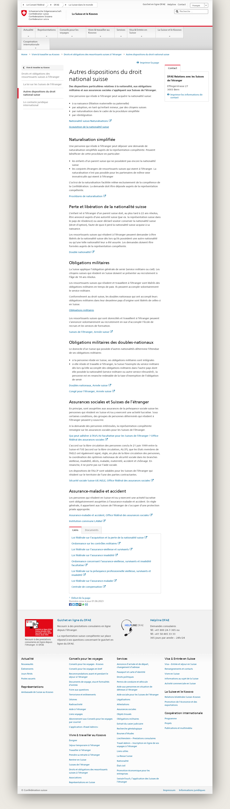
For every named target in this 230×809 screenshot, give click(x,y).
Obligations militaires (81, 310)
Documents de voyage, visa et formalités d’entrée (89, 683)
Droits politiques (125, 677)
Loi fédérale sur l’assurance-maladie (92, 580)
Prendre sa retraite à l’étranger (84, 755)
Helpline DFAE (159, 620)
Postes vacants (28, 678)
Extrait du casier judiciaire (130, 723)
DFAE (56, 5)
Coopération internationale (31, 43)
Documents (91, 530)
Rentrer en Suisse (77, 760)
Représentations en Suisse (82, 782)
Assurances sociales (126, 709)
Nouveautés (27, 664)
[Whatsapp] (83, 604)
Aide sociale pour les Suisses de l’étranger (138, 695)
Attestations (123, 704)
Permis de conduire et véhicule (132, 682)
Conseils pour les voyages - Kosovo (86, 664)
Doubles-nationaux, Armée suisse (88, 385)
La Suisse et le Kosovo (170, 29)
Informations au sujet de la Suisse (181, 678)
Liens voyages (76, 714)
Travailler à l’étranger (80, 750)
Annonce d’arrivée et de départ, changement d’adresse (133, 666)
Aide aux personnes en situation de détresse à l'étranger (134, 688)
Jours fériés (26, 674)
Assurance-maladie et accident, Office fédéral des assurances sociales (109, 515)
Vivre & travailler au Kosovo (99, 31)
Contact (171, 68)
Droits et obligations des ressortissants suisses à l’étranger (93, 54)
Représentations (47, 29)
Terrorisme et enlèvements (82, 695)
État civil (121, 766)
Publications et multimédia (178, 728)
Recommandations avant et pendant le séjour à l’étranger (88, 675)
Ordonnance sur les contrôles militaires (94, 543)
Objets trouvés (124, 714)
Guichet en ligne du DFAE (74, 620)
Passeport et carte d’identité (131, 672)
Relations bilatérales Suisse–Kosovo (182, 697)
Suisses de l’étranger (79, 764)
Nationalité (122, 761)
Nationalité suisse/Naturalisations (88, 121)
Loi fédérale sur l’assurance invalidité (93, 555)
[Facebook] (70, 604)
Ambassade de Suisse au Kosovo (37, 692)
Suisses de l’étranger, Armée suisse (89, 331)
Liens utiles (122, 751)
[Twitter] (73, 604)
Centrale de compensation (87, 586)
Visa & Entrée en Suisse (138, 31)
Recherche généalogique (129, 728)
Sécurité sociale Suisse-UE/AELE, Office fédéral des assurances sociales (109, 480)
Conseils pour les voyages (69, 31)
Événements (27, 669)
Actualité (28, 29)
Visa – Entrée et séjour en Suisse (180, 664)
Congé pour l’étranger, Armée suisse (90, 391)
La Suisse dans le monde (81, 5)
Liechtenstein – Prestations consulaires (136, 738)
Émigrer (73, 740)
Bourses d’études (125, 733)
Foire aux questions (79, 690)
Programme (171, 718)
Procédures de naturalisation (85, 196)
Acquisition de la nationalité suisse (89, 126)
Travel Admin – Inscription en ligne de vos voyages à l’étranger (138, 745)
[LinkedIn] (77, 604)
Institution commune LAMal (85, 521)
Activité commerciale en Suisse (180, 683)
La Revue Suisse (124, 756)
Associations (75, 777)
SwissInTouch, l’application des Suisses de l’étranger (138, 780)
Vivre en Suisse (172, 674)
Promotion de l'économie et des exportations (181, 703)
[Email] (86, 604)
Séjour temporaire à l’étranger (84, 745)
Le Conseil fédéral (35, 5)
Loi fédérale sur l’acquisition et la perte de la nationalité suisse (108, 537)
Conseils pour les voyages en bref (85, 669)
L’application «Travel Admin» (83, 727)
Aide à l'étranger (77, 709)
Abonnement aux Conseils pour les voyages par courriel (90, 720)
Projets (168, 723)
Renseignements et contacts (179, 669)
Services (121, 29)
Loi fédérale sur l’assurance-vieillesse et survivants (100, 549)
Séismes (73, 699)
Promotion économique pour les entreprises (133, 772)
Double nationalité (80, 252)
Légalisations (123, 699)
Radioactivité (75, 704)
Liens (73, 530)
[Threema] (80, 604)
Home (24, 54)
